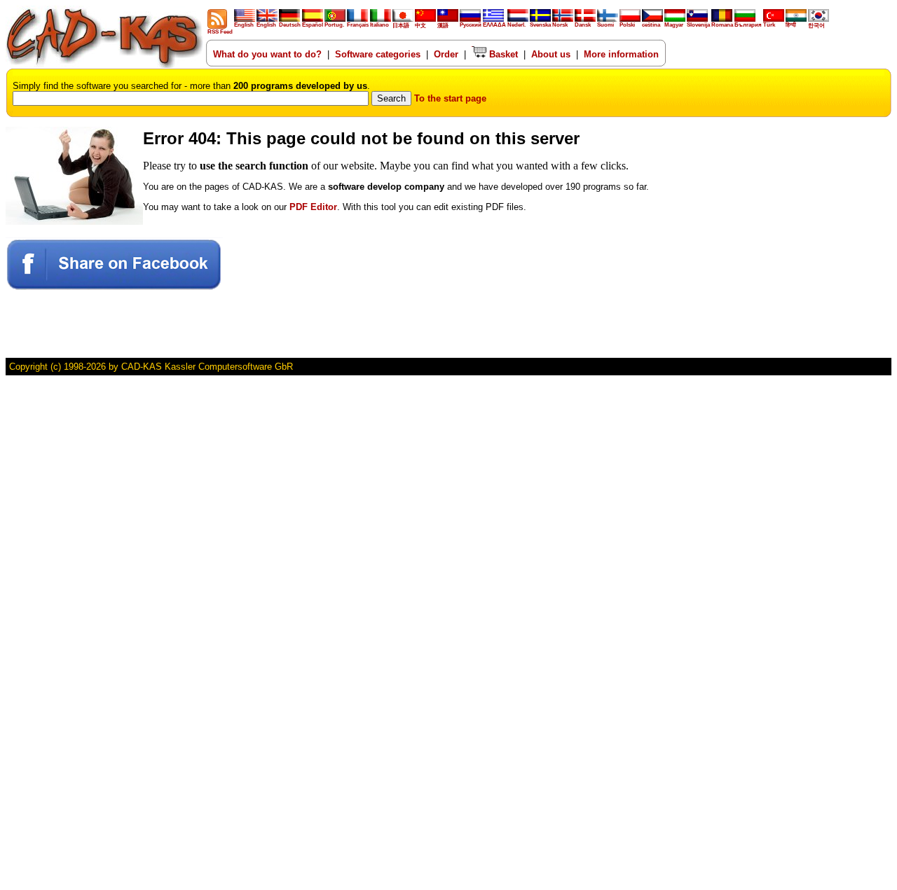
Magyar (673, 25)
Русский (470, 25)
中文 (420, 25)
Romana (722, 25)
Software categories (377, 54)
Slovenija (698, 25)
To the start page (450, 98)
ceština (651, 25)
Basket (502, 54)
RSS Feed (220, 32)
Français (358, 25)
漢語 (442, 25)
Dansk (583, 25)
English (244, 25)
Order (446, 54)
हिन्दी (791, 25)
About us (550, 54)
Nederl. (516, 25)
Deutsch (290, 25)
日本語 (400, 25)
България (748, 25)
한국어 (816, 25)
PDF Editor (313, 207)
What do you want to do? (267, 54)
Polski (627, 25)
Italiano (379, 25)
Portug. (334, 25)
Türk (769, 25)
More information (621, 54)
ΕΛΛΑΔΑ (494, 25)
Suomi (605, 25)
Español (312, 25)
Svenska (540, 25)
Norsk (560, 25)
